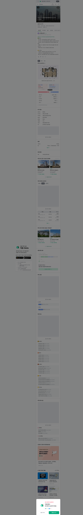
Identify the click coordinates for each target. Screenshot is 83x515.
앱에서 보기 (54, 512)
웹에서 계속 (43, 512)
